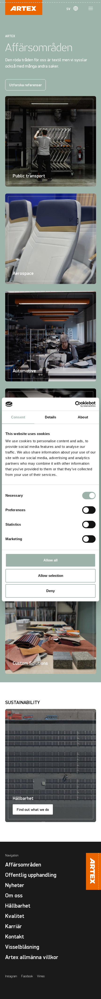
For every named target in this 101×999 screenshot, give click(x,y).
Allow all (50, 560)
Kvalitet (14, 916)
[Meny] (90, 8)
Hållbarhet (17, 905)
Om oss (14, 895)
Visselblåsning (22, 947)
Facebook (27, 976)
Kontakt (14, 936)
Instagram (11, 976)
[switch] (89, 510)
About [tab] (83, 417)
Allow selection (50, 576)
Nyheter (14, 885)
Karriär (13, 926)
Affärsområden (23, 864)
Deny (50, 591)
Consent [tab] (18, 417)
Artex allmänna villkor (31, 957)
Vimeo (41, 976)
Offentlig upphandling (30, 875)
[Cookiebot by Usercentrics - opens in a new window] (75, 404)
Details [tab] (50, 417)
